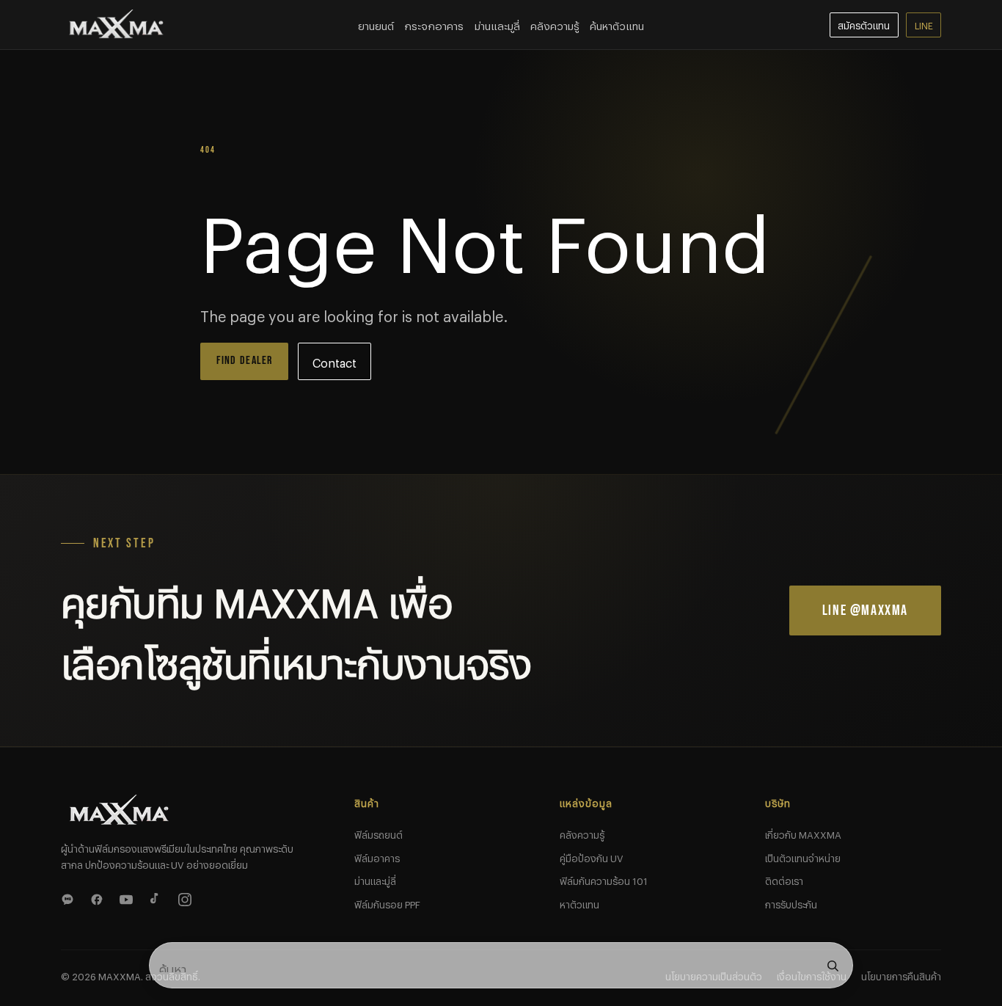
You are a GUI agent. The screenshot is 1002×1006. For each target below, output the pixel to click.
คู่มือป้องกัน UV (591, 856)
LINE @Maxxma (865, 610)
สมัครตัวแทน (864, 24)
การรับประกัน (791, 902)
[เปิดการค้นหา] (832, 965)
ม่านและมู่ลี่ (375, 879)
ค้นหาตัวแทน (617, 24)
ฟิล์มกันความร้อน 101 (604, 879)
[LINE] (69, 897)
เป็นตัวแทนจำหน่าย (803, 856)
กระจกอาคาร (434, 24)
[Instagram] (187, 897)
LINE (924, 24)
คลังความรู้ (554, 24)
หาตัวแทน (579, 902)
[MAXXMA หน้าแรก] (116, 25)
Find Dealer (244, 361)
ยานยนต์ (376, 24)
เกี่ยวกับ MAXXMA (803, 832)
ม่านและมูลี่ (497, 24)
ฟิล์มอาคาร (377, 856)
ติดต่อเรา (784, 879)
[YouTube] (128, 897)
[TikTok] (158, 897)
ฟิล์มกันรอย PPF (387, 902)
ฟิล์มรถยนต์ (378, 832)
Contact (334, 360)
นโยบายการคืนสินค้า (901, 974)
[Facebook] (99, 897)
